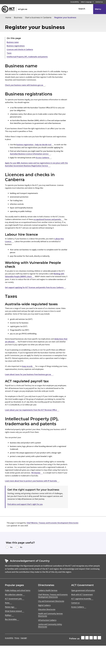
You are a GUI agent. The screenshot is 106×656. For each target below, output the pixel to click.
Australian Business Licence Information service (29, 154)
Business (18, 17)
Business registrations (16, 46)
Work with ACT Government (82, 594)
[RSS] (99, 637)
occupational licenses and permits (47, 219)
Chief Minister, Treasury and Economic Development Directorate (52, 523)
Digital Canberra (44, 605)
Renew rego (9, 607)
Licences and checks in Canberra (20, 49)
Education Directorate (46, 609)
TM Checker (35, 473)
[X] (91, 637)
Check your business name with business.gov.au (24, 85)
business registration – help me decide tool (33, 144)
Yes (11, 547)
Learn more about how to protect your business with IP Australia (31, 481)
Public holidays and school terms (17, 590)
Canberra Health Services (47, 590)
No (21, 547)
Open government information (83, 590)
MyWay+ (8, 615)
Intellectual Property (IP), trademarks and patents (27, 56)
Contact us (99, 2)
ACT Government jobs (13, 598)
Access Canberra (42, 157)
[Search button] (89, 8)
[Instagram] (87, 637)
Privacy (16, 638)
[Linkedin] (95, 637)
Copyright (23, 638)
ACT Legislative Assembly (81, 598)
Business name (13, 42)
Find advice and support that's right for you (25, 504)
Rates (7, 603)
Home (8, 17)
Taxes (9, 53)
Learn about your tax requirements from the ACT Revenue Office (31, 410)
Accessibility (74, 2)
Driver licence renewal (13, 611)
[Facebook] (82, 637)
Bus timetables (11, 619)
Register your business (65, 17)
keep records (27, 366)
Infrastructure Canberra (47, 620)
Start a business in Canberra (38, 17)
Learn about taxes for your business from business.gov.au (28, 374)
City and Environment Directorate (51, 601)
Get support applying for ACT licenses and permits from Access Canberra (34, 287)
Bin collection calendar (13, 594)
